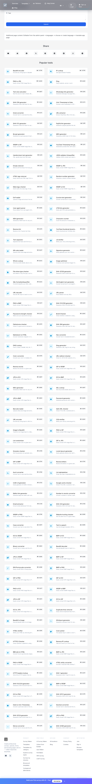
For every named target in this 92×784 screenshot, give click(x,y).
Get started (57, 781)
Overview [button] (15, 3)
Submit (46, 24)
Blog (15, 8)
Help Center (51, 3)
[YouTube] (5, 755)
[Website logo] (6, 740)
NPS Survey (40, 756)
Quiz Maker (40, 749)
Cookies (65, 744)
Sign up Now (82, 5)
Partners (38, 3)
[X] (10, 755)
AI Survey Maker (42, 741)
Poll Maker (40, 753)
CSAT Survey (41, 759)
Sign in (79, 744)
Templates (26, 744)
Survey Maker (27, 741)
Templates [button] (25, 3)
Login (72, 7)
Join (78, 741)
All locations (53, 741)
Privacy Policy (67, 741)
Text (9, 13)
